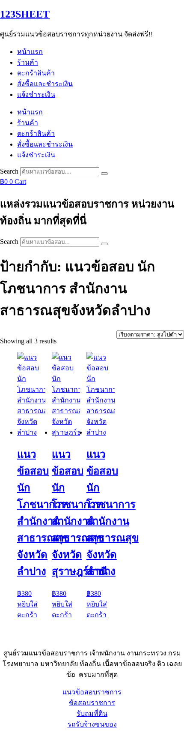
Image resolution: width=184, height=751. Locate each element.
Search (9, 171)
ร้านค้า (27, 62)
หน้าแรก (30, 51)
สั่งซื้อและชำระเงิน (45, 83)
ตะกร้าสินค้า (36, 73)
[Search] (104, 173)
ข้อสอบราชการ (92, 702)
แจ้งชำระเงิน (36, 94)
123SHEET (25, 14)
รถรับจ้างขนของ (92, 724)
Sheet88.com (17, 740)
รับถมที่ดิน (92, 713)
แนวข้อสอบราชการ (92, 692)
